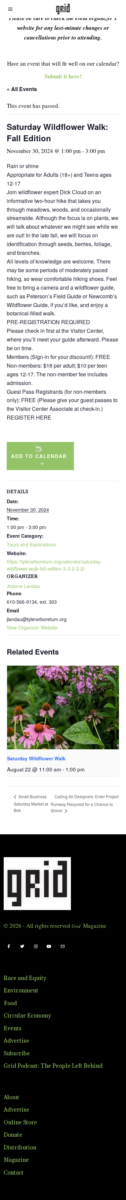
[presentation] (63, 707)
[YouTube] (49, 947)
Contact (14, 1173)
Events (13, 1028)
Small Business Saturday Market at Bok (31, 803)
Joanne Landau (23, 586)
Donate (13, 1135)
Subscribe (17, 1053)
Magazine (16, 1160)
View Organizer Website (32, 627)
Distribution (20, 1147)
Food (10, 1003)
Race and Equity (25, 978)
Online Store (20, 1122)
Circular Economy (27, 1016)
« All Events (22, 89)
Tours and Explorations (31, 544)
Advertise (16, 1041)
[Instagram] (36, 947)
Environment (21, 990)
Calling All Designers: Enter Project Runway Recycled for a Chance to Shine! (85, 803)
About (11, 1097)
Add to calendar (39, 456)
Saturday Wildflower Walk (36, 758)
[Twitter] (22, 947)
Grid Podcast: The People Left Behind (53, 1066)
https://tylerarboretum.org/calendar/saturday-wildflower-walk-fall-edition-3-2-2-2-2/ (54, 565)
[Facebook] (9, 947)
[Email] (62, 947)
